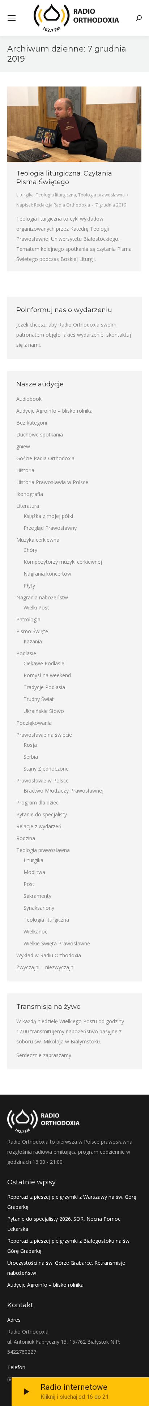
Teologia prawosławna (101, 195)
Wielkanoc (35, 931)
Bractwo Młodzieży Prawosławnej (63, 790)
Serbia (31, 756)
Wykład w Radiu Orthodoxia (48, 955)
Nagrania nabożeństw (42, 597)
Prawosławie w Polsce (42, 780)
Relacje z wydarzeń (38, 826)
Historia (25, 470)
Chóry (30, 549)
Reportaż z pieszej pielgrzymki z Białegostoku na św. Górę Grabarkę (69, 1245)
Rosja (30, 744)
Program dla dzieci (38, 802)
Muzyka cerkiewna (37, 539)
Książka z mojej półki (48, 516)
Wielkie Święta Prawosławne (57, 943)
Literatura (27, 505)
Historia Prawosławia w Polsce (52, 482)
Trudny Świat (39, 699)
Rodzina (25, 838)
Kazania (33, 641)
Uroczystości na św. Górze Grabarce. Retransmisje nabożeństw (66, 1267)
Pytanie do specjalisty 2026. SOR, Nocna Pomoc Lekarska (63, 1223)
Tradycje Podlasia (44, 687)
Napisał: (53, 205)
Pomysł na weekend (47, 675)
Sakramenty (37, 895)
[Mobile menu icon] (11, 18)
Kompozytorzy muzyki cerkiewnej (63, 561)
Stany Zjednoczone (46, 768)
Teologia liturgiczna (56, 195)
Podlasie (26, 653)
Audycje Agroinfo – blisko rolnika (54, 410)
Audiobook (29, 398)
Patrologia (28, 619)
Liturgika (25, 195)
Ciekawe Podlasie (44, 663)
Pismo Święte (32, 631)
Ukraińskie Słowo (44, 711)
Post (29, 884)
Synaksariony (39, 907)
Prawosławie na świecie (44, 734)
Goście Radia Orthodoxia (45, 458)
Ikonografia (29, 494)
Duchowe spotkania (39, 434)
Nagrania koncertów (47, 573)
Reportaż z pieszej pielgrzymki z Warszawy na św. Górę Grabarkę (71, 1201)
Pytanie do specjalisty (41, 814)
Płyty (29, 585)
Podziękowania (34, 722)
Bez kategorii (31, 422)
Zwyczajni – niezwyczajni (45, 967)
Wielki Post (36, 607)
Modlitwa (34, 872)
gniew (23, 446)
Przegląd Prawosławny (50, 527)
